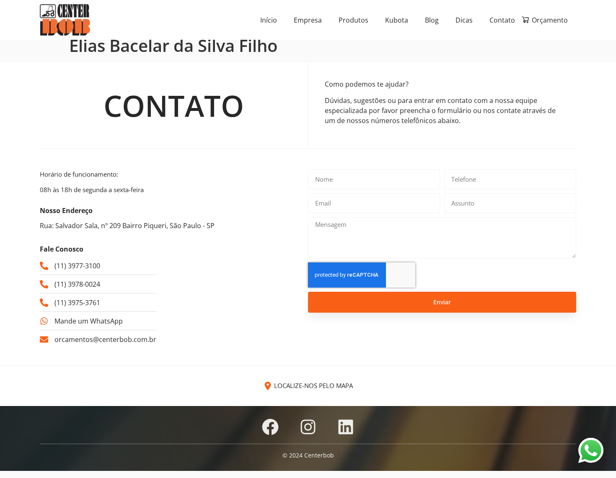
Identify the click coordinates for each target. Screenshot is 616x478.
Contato (502, 20)
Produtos (353, 20)
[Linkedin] (345, 427)
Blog (432, 20)
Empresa (308, 20)
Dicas (464, 20)
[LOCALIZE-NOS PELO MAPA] (268, 386)
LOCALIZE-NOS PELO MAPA (313, 385)
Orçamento (550, 20)
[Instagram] (308, 427)
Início (268, 20)
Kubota (396, 20)
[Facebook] (270, 427)
